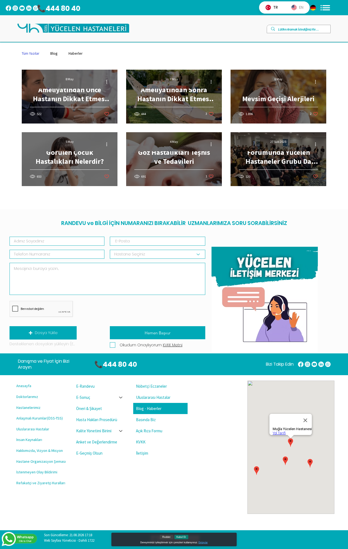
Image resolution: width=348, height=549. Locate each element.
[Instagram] (15, 8)
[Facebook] (8, 8)
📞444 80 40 (56, 8)
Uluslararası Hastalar (32, 429)
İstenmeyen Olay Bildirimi (36, 472)
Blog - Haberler (148, 408)
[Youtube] (22, 8)
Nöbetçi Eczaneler (151, 386)
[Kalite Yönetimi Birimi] (121, 430)
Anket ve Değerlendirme (96, 442)
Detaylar (203, 542)
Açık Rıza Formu (149, 430)
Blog (54, 53)
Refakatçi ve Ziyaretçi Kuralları (40, 482)
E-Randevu (85, 386)
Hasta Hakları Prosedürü (96, 419)
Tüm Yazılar (30, 53)
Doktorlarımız (27, 396)
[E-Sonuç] (121, 397)
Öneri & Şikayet (89, 408)
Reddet (166, 537)
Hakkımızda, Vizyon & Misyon (39, 450)
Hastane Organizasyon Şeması (41, 461)
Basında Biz (146, 419)
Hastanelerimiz (28, 407)
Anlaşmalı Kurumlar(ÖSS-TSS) (39, 418)
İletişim (142, 453)
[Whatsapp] (328, 364)
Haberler (76, 53)
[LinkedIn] (29, 8)
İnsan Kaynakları (29, 439)
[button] (43, 333)
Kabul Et (181, 537)
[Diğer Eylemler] (108, 81)
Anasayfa (23, 385)
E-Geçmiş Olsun (89, 453)
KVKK (140, 442)
